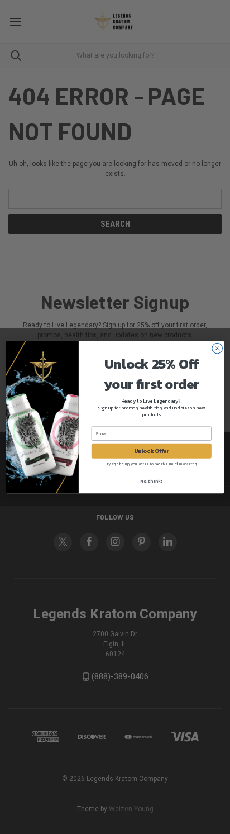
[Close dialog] (217, 348)
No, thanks (151, 481)
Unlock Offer (151, 450)
